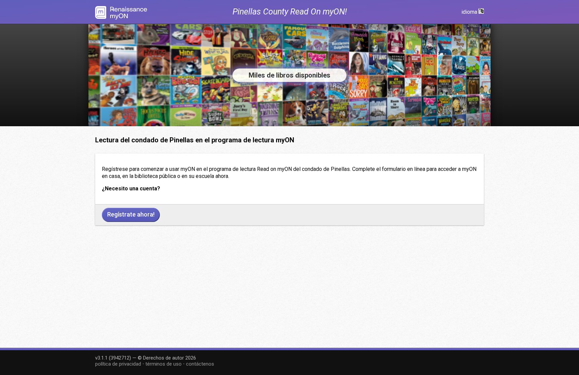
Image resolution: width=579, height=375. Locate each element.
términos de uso (163, 364)
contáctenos (200, 364)
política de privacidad (118, 364)
